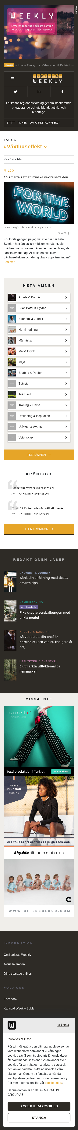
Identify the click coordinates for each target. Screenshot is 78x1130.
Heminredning (31, 602)
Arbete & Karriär (35, 632)
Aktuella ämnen (14, 964)
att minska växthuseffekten (36, 177)
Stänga (63, 1025)
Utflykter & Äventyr (38, 661)
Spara (62, 233)
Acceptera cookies (39, 1106)
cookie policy (53, 1082)
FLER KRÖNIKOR (36, 529)
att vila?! (33, 487)
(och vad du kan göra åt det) (46, 642)
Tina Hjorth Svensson (32, 493)
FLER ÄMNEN (36, 454)
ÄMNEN (22, 122)
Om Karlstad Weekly (45, 122)
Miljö (9, 170)
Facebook (10, 999)
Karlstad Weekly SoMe (19, 1008)
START (10, 122)
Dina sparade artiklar (18, 973)
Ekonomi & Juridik (35, 573)
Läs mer (9, 262)
